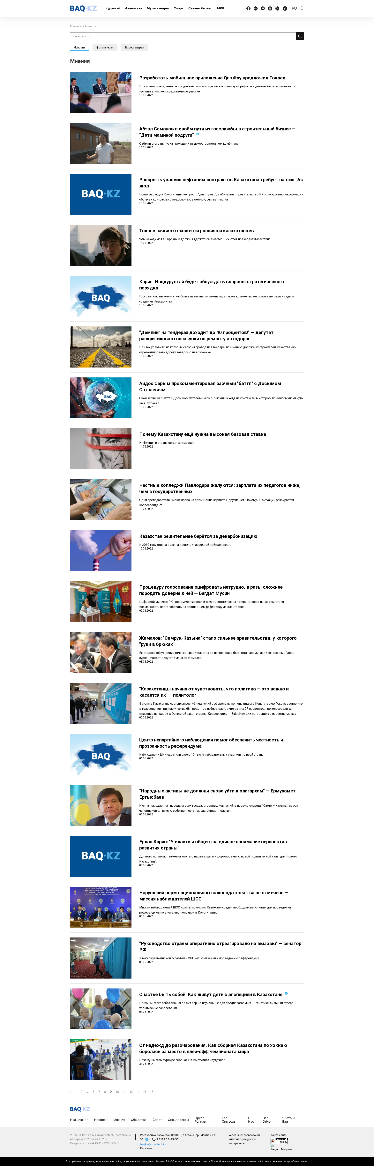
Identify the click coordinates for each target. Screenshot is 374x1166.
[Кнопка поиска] (300, 36)
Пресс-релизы (200, 1119)
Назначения (79, 1120)
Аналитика (133, 8)
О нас (251, 1119)
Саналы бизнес (200, 8)
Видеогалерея (134, 47)
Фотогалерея (105, 47)
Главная (75, 26)
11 (124, 1092)
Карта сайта (279, 1135)
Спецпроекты (178, 1120)
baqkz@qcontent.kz (153, 1144)
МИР (220, 8)
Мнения (119, 1120)
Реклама (146, 1148)
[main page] (83, 8)
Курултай (113, 8)
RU (294, 8)
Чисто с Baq (288, 1119)
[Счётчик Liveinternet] (279, 1140)
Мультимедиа (158, 8)
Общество (139, 1120)
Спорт (178, 8)
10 (117, 1092)
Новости (90, 26)
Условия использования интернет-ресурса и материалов (244, 1139)
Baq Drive (267, 1119)
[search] (302, 8)
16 (151, 1092)
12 (131, 1092)
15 (144, 1092)
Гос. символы (229, 1119)
